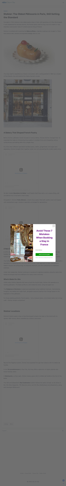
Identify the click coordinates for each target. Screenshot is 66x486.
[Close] (53, 226)
